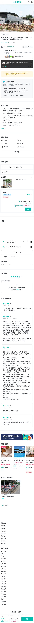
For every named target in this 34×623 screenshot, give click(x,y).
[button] (17, 74)
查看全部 (17, 152)
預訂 (28, 209)
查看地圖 (18, 252)
